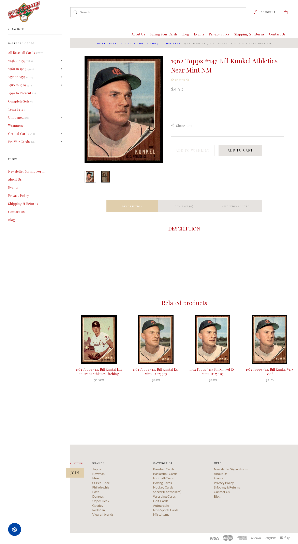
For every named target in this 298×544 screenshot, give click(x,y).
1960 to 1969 (21, 69)
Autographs (161, 505)
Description (132, 206)
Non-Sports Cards (165, 510)
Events (13, 187)
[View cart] (285, 12)
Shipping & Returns (23, 204)
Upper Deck (100, 501)
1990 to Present (22, 93)
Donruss (98, 496)
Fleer (95, 478)
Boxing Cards (162, 483)
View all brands (103, 514)
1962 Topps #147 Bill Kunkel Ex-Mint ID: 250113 (212, 371)
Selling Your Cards (163, 34)
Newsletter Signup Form (26, 171)
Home (101, 43)
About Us (14, 179)
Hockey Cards (163, 487)
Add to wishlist (193, 150)
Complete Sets (20, 101)
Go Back (17, 29)
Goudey (97, 505)
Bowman (98, 474)
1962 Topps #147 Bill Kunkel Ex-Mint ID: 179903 (156, 371)
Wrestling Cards (164, 496)
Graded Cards (21, 133)
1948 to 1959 (20, 61)
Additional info (236, 206)
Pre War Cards (21, 142)
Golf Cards (160, 501)
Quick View (99, 326)
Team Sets (16, 109)
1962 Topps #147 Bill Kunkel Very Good (270, 371)
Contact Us (16, 212)
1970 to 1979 (20, 77)
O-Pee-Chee (101, 483)
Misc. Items (161, 514)
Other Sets (171, 43)
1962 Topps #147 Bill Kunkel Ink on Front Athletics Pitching (99, 371)
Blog (11, 220)
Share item (184, 126)
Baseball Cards (122, 43)
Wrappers (16, 125)
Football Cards (163, 478)
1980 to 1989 (20, 85)
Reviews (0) (184, 206)
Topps (96, 469)
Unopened (18, 117)
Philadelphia (100, 487)
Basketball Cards (165, 474)
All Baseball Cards (25, 52)
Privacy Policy (18, 195)
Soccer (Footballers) (167, 492)
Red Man (98, 510)
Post (95, 492)
